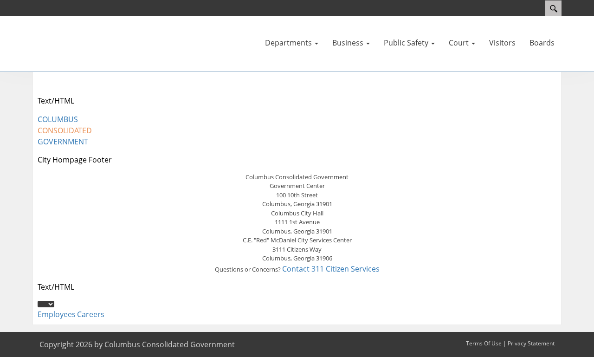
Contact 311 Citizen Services (331, 269)
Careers (90, 314)
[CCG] (60, 43)
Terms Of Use (484, 343)
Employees (57, 314)
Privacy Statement (531, 343)
